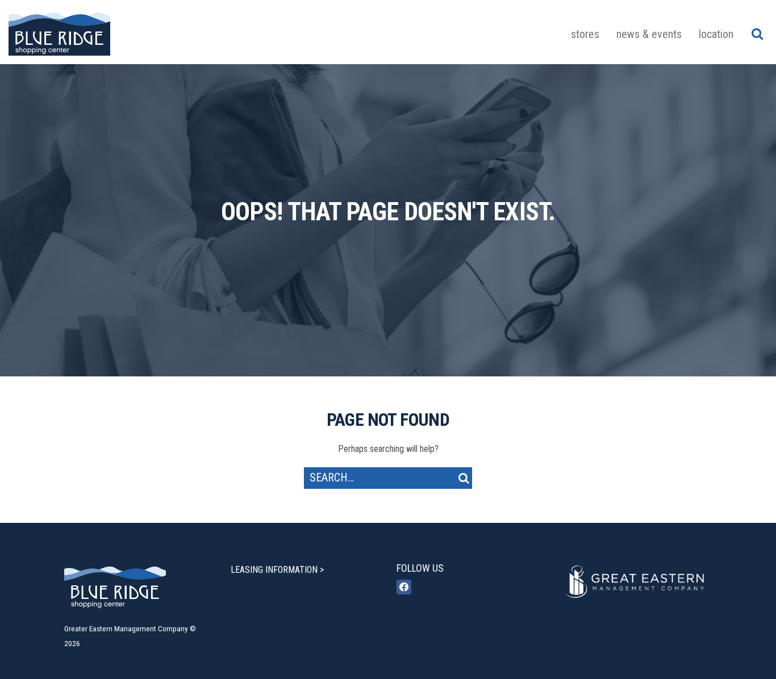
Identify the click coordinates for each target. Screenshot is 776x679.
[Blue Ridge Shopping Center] (59, 32)
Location (716, 34)
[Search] (757, 33)
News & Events (649, 34)
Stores (585, 34)
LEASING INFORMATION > (277, 569)
